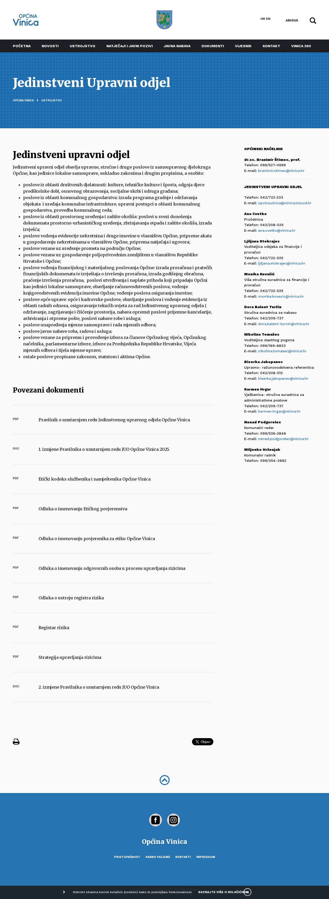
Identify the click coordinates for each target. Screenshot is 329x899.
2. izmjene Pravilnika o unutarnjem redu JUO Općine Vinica (99, 687)
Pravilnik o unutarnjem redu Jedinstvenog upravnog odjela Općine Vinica (114, 419)
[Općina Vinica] (26, 19)
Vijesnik (243, 46)
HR (263, 19)
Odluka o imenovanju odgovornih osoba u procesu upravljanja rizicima (112, 568)
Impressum (205, 857)
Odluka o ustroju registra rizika (71, 597)
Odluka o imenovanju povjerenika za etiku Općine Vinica (97, 538)
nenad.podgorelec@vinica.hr (283, 439)
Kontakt (271, 46)
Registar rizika (54, 627)
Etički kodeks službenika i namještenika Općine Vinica (95, 479)
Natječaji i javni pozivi (129, 46)
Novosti (50, 46)
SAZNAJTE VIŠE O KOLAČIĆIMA (222, 892)
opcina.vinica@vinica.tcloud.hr (285, 203)
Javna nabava (177, 46)
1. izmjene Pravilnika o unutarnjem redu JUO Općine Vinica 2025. (104, 449)
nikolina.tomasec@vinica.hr (282, 351)
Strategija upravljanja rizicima (70, 657)
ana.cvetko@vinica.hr (277, 230)
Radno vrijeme (157, 857)
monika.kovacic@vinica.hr (281, 296)
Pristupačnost (127, 857)
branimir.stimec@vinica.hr (281, 171)
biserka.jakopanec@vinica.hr (283, 378)
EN (268, 19)
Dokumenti (213, 46)
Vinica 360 (301, 46)
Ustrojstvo (82, 46)
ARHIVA (292, 20)
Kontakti (183, 857)
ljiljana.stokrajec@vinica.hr (281, 263)
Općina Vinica (23, 100)
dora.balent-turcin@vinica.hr (283, 324)
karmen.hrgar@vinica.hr (279, 411)
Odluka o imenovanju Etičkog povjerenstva (83, 508)
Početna (22, 46)
